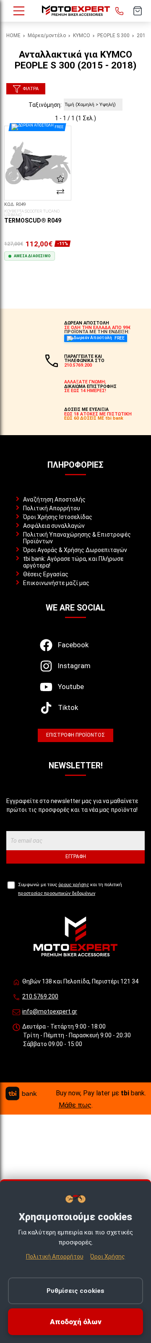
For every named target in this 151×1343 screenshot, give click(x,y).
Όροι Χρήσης (107, 1256)
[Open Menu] (19, 11)
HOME (13, 35)
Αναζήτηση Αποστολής (54, 499)
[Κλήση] (119, 11)
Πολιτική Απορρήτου (51, 508)
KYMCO (81, 35)
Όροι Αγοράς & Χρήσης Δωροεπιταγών (75, 550)
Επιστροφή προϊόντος (75, 735)
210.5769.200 (40, 996)
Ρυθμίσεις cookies (75, 1291)
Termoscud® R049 (32, 216)
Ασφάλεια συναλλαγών (54, 525)
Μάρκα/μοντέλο (47, 35)
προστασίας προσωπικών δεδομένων (56, 893)
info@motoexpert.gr (49, 1011)
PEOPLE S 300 (113, 35)
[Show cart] (138, 11)
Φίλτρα (31, 88)
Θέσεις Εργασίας (45, 574)
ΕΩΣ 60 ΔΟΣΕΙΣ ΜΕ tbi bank (93, 418)
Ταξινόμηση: (45, 104)
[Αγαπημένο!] (60, 179)
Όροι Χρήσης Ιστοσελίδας (57, 517)
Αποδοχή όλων (76, 1322)
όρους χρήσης (73, 884)
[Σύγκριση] (60, 191)
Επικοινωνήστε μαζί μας (56, 583)
